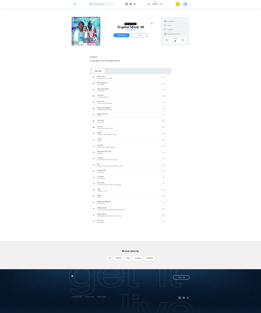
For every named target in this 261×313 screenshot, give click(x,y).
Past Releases (149, 258)
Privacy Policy (101, 297)
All (109, 258)
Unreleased (138, 258)
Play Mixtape (121, 35)
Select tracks (98, 71)
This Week (118, 258)
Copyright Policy (77, 297)
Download (139, 35)
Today (128, 258)
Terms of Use (89, 297)
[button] (178, 4)
